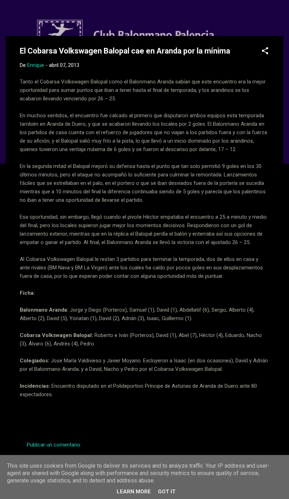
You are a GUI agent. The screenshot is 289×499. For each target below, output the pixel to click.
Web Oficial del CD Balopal (73, 17)
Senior (125, 419)
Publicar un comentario (53, 445)
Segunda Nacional (88, 419)
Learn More (134, 491)
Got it (167, 491)
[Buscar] (279, 19)
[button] (265, 51)
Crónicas (47, 419)
